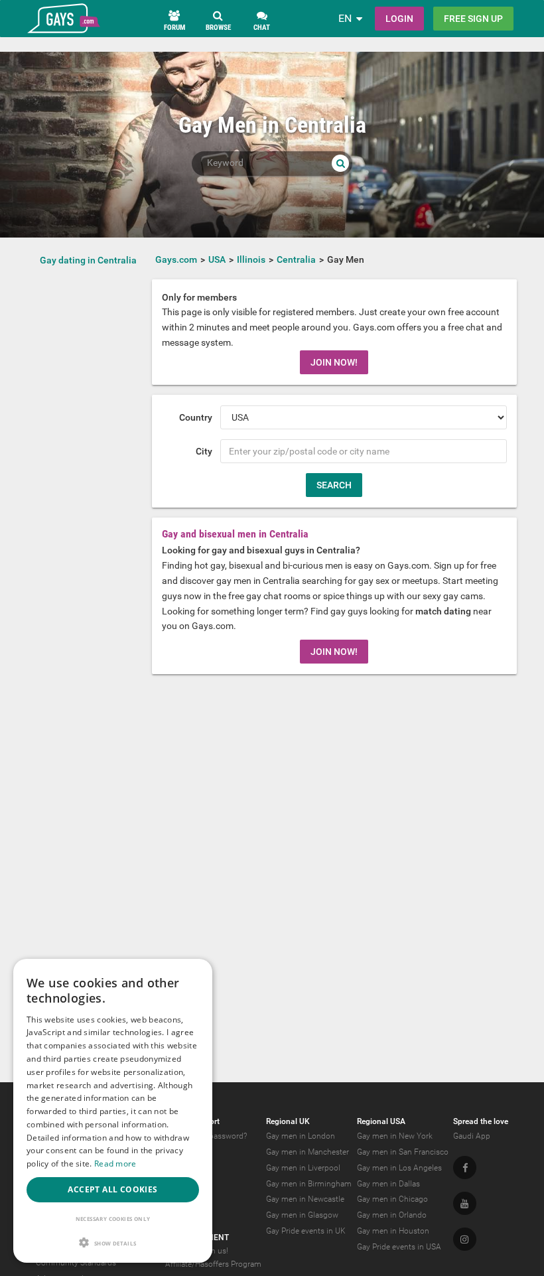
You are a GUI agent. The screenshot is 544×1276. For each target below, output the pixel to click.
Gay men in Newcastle (305, 1199)
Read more (115, 1163)
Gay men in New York (395, 1136)
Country (195, 417)
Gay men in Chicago (392, 1199)
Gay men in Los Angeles (399, 1167)
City (204, 451)
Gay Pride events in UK (306, 1231)
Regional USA (381, 1121)
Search (334, 485)
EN (345, 18)
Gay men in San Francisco (402, 1152)
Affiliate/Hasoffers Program (213, 1264)
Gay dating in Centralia (88, 260)
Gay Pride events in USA (399, 1246)
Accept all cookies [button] (112, 1189)
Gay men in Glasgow (302, 1215)
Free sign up (473, 18)
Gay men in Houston (393, 1231)
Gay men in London (300, 1136)
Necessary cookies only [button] (113, 1218)
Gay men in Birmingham (309, 1183)
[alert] (112, 1111)
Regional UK (288, 1121)
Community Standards (76, 1262)
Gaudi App (471, 1136)
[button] (113, 1242)
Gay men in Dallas (388, 1183)
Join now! (334, 362)
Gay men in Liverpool (303, 1167)
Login (399, 18)
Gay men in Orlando (392, 1215)
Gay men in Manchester (307, 1152)
